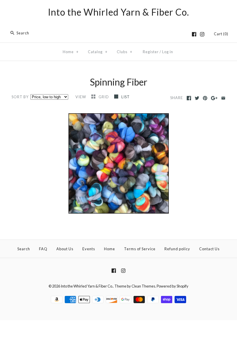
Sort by (20, 96)
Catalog (98, 51)
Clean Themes (143, 286)
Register (151, 51)
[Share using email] (223, 98)
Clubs (124, 51)
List (125, 96)
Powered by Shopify (172, 286)
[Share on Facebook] (189, 98)
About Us (64, 249)
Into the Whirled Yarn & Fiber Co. (87, 286)
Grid (104, 96)
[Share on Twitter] (197, 98)
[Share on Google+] (214, 98)
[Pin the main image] (205, 98)
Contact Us (209, 249)
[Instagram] (202, 34)
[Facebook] (194, 34)
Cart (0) (221, 33)
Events (88, 249)
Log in (167, 51)
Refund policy (177, 249)
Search (23, 249)
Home (71, 51)
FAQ (43, 249)
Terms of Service (139, 249)
